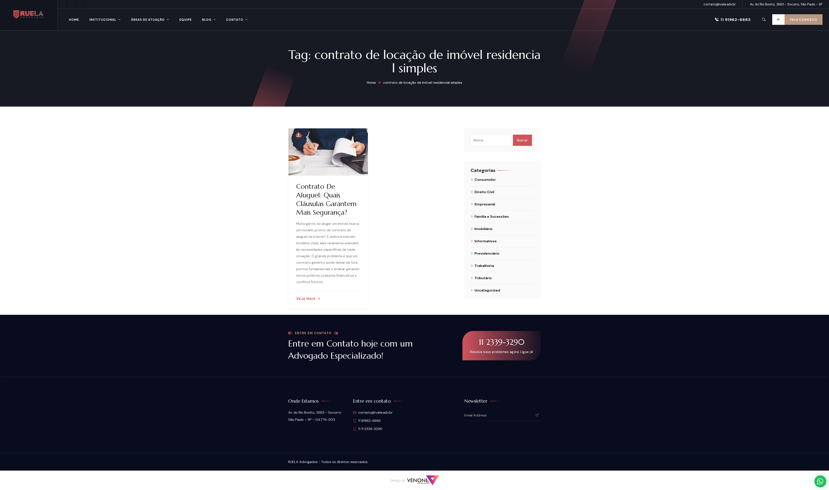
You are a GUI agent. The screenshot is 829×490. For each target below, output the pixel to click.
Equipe (185, 20)
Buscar (522, 140)
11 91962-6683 (735, 19)
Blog (206, 20)
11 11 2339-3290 (370, 429)
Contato (234, 20)
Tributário (483, 278)
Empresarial (485, 204)
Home (74, 20)
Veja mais (306, 299)
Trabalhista (484, 265)
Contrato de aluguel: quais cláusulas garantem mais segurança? (326, 199)
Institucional (102, 20)
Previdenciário (487, 253)
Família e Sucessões (492, 216)
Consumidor (485, 179)
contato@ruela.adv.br (720, 4)
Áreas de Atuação (148, 20)
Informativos (486, 241)
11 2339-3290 (501, 342)
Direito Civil (484, 192)
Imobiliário (483, 229)
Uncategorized (487, 290)
